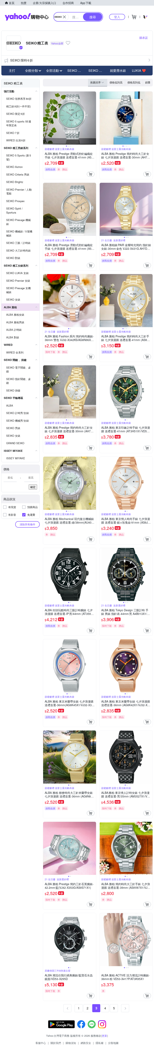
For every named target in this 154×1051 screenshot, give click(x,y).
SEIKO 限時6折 (21, 60)
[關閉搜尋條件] (64, 16)
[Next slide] (93, 118)
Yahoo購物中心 (27, 17)
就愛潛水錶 (118, 70)
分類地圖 (113, 1043)
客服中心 (40, 1043)
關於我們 (56, 1043)
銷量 (147, 82)
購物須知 (71, 1043)
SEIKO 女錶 (96, 70)
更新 (104, 1036)
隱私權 (99, 1043)
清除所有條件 (27, 524)
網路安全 (86, 1043)
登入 (117, 17)
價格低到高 (116, 82)
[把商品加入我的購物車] (90, 174)
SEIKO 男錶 (75, 70)
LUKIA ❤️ (139, 70)
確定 (32, 487)
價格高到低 (133, 82)
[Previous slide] (45, 118)
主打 (12, 70)
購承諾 (143, 38)
